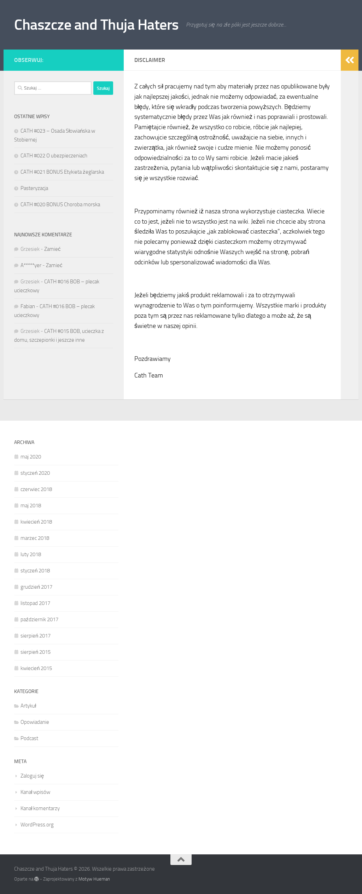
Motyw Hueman (94, 879)
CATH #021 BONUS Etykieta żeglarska (62, 172)
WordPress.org (37, 824)
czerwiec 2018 (36, 489)
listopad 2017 (35, 603)
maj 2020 (31, 457)
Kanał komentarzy (40, 808)
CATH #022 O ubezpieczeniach (54, 155)
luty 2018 (31, 554)
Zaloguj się (32, 776)
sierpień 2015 (36, 652)
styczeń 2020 (35, 473)
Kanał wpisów (35, 792)
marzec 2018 (35, 538)
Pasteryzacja (34, 188)
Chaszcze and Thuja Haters (96, 25)
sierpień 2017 (36, 636)
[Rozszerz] (349, 60)
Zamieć (52, 249)
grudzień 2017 (36, 587)
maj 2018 (31, 505)
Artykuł (28, 706)
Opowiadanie (35, 722)
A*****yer (31, 265)
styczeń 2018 (35, 570)
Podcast (29, 738)
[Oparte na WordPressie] (36, 879)
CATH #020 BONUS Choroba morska (60, 204)
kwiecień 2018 (36, 522)
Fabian (28, 306)
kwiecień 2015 (36, 668)
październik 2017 (39, 619)
